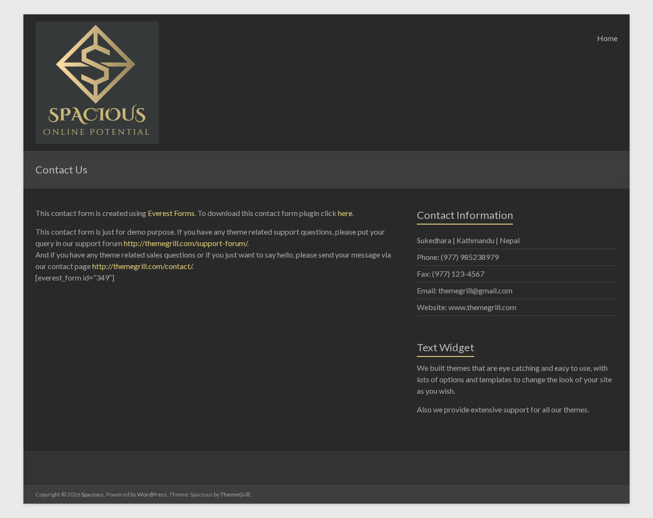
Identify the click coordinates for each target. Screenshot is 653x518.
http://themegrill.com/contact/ (142, 265)
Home (607, 38)
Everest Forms (171, 212)
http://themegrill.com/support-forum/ (185, 243)
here (345, 212)
